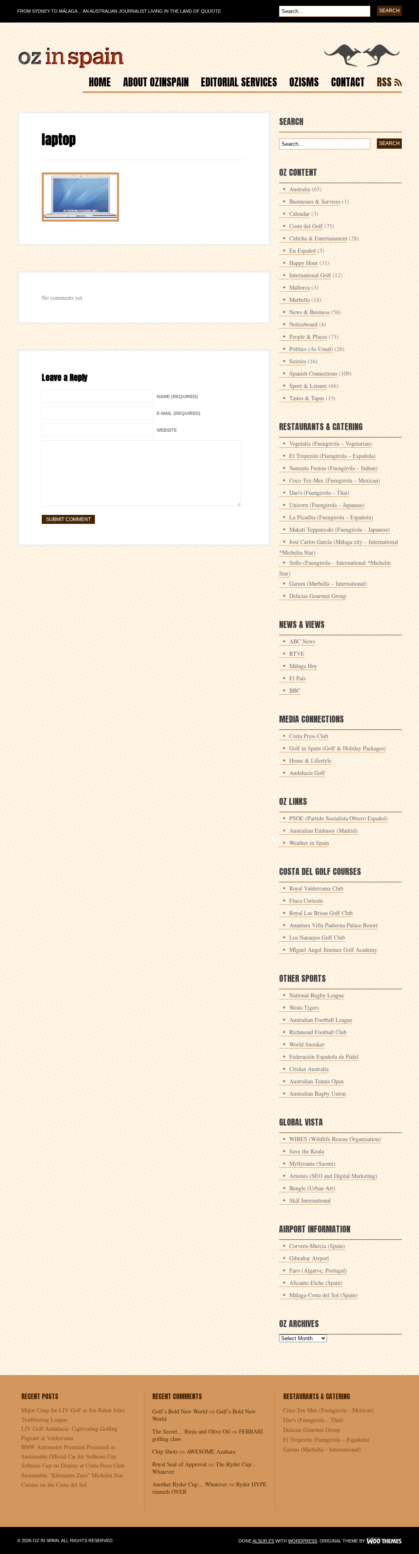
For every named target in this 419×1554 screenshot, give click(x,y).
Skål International (310, 1200)
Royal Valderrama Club (316, 888)
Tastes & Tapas (306, 398)
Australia (299, 189)
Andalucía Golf (307, 773)
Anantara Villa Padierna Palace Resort (333, 925)
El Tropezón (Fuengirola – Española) (332, 456)
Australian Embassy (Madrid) (323, 830)
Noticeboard (303, 324)
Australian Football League (320, 1020)
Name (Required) (177, 396)
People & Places (308, 336)
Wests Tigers (304, 1007)
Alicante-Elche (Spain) (315, 1283)
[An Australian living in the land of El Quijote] (209, 66)
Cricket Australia (309, 1069)
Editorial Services (239, 83)
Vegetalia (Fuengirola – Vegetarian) (330, 443)
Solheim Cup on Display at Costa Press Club (72, 1465)
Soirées (297, 361)
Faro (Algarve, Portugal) (318, 1270)
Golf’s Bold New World (179, 1411)
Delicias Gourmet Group (317, 596)
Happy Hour (303, 263)
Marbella (299, 300)
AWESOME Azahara (211, 1451)
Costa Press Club (308, 736)
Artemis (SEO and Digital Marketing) (333, 1176)
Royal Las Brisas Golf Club (321, 913)
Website (167, 430)
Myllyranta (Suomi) (312, 1163)
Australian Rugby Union (317, 1093)
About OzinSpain (156, 83)
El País (297, 678)
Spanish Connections (313, 373)
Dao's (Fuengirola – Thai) (319, 492)
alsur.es (263, 1540)
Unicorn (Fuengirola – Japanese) (327, 505)
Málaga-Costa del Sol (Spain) (323, 1295)
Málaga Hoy (303, 666)
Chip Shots (165, 1451)
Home (100, 83)
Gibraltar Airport (309, 1258)
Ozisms (304, 83)
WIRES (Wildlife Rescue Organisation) (335, 1139)
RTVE (296, 653)
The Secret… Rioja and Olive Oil (191, 1431)
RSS (384, 83)
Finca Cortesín (306, 900)
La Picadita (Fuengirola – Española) (331, 517)
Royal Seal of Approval (179, 1464)
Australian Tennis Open (316, 1081)
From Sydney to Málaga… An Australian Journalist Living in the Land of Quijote (119, 11)
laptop (59, 139)
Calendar (299, 213)
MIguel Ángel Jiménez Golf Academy (333, 950)
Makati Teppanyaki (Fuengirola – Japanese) (339, 529)
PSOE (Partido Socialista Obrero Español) (338, 818)
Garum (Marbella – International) (328, 583)
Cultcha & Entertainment (318, 238)
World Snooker (306, 1044)
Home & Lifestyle (310, 760)
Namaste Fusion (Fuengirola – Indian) (333, 468)
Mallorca (299, 287)
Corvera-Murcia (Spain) (317, 1246)
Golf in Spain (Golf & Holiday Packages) (337, 748)
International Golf (310, 275)
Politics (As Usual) (311, 349)
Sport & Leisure (308, 386)
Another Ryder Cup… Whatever (189, 1484)
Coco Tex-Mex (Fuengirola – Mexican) (334, 480)
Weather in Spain (309, 843)
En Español (302, 250)
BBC (294, 690)
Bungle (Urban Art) (312, 1188)
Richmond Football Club (318, 1032)
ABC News (302, 641)
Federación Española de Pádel (323, 1056)
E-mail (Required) (178, 413)
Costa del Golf (306, 226)
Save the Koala (306, 1151)
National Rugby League (316, 995)
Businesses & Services (314, 201)
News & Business (309, 312)
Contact (348, 83)
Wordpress (302, 1540)
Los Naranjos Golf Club (317, 937)
